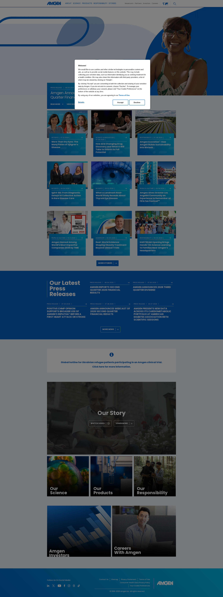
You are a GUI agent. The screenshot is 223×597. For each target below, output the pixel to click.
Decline (137, 102)
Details (81, 102)
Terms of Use (124, 95)
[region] (112, 84)
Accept (120, 102)
